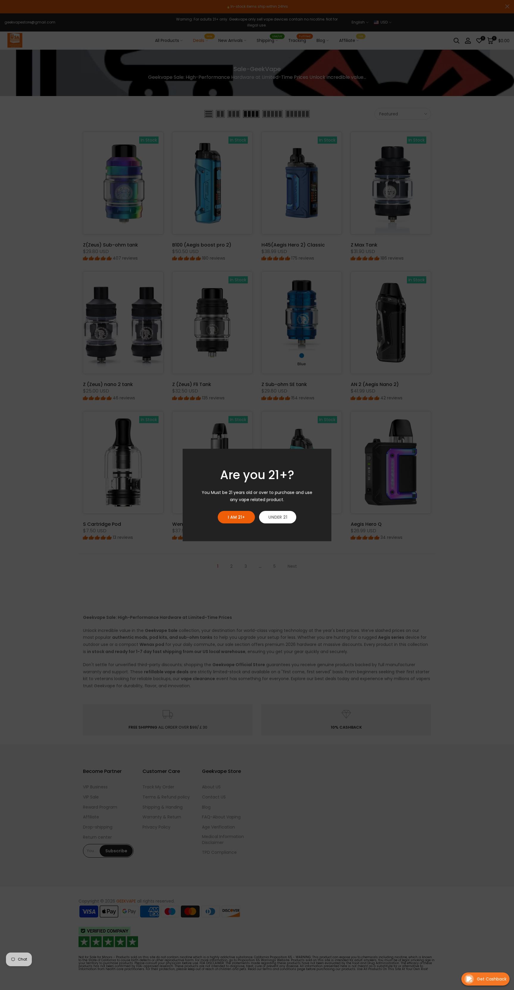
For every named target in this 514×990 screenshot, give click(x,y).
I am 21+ (236, 517)
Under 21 (277, 517)
